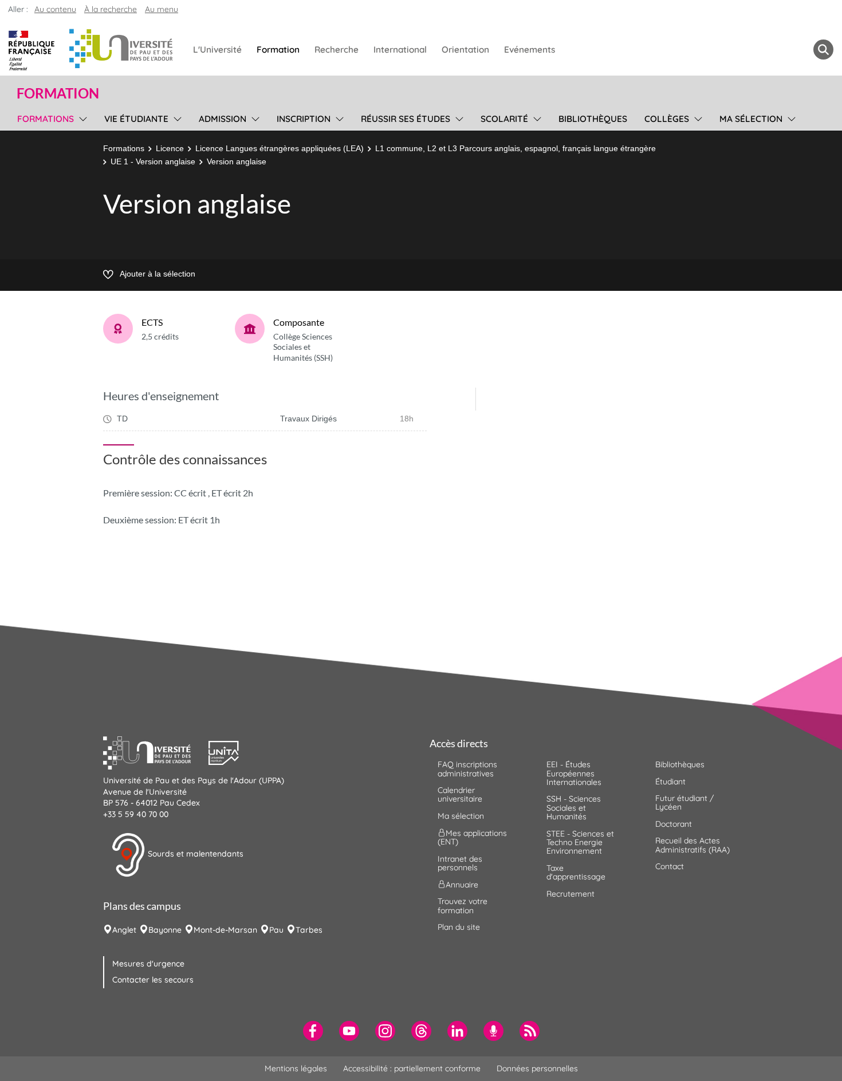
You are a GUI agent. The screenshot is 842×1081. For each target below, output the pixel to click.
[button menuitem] (823, 50)
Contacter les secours (153, 980)
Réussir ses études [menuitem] (405, 118)
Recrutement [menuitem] (570, 894)
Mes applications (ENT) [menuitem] (472, 837)
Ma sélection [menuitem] (750, 118)
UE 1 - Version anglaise (153, 161)
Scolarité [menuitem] (504, 118)
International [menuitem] (400, 49)
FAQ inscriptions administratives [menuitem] (467, 768)
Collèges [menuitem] (666, 118)
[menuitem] (313, 1031)
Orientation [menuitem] (465, 49)
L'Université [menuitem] (217, 49)
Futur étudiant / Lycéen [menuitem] (684, 802)
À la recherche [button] (110, 9)
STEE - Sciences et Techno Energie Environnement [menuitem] (580, 842)
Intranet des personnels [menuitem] (460, 863)
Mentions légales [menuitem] (296, 1068)
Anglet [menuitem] (124, 930)
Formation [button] (58, 93)
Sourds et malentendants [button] (194, 854)
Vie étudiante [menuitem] (136, 118)
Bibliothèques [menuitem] (592, 118)
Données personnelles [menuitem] (537, 1068)
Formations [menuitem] (45, 118)
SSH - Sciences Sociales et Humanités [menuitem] (573, 808)
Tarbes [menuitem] (309, 930)
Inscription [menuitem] (303, 118)
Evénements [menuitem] (529, 49)
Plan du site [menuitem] (459, 927)
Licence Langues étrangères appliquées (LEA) (279, 148)
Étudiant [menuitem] (670, 781)
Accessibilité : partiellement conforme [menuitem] (412, 1068)
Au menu (161, 9)
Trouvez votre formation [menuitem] (462, 905)
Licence (170, 148)
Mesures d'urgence (148, 963)
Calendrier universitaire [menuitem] (460, 794)
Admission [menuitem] (222, 118)
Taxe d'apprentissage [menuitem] (575, 872)
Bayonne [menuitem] (165, 930)
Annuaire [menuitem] (462, 884)
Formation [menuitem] (278, 49)
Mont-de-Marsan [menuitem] (225, 930)
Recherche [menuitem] (336, 49)
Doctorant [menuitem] (673, 824)
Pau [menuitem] (276, 930)
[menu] (81, 117)
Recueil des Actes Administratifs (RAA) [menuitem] (692, 844)
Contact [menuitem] (669, 866)
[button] (155, 751)
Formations (123, 148)
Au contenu (55, 9)
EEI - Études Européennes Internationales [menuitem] (573, 773)
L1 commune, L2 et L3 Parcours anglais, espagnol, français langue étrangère (515, 148)
